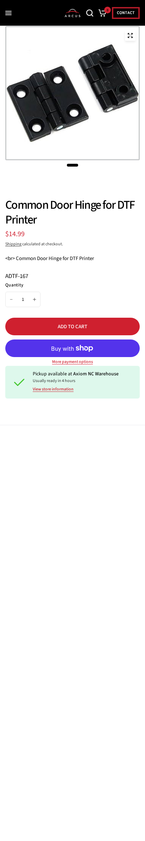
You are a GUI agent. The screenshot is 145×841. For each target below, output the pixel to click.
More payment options (72, 362)
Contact (126, 13)
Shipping (13, 244)
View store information (53, 389)
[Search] (90, 13)
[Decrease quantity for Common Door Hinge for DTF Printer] (11, 299)
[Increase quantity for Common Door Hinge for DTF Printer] (34, 299)
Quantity (14, 285)
